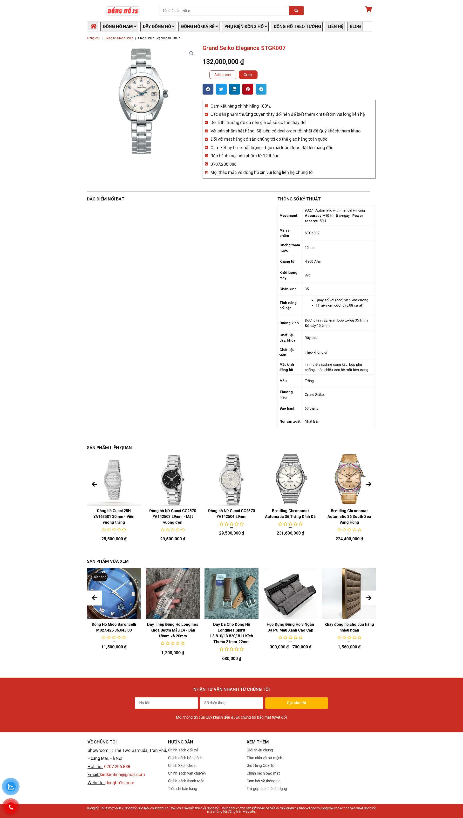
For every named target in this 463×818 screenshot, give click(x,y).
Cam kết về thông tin (263, 781)
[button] (208, 89)
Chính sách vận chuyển (187, 773)
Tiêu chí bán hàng (182, 788)
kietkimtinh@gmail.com (122, 774)
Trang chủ (93, 38)
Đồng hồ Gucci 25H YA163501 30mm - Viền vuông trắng (113, 517)
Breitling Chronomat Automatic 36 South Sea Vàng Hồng (349, 517)
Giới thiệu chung (260, 750)
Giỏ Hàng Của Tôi (261, 765)
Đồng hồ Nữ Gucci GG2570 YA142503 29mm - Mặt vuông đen (172, 517)
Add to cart (222, 75)
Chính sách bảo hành (185, 758)
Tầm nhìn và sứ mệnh (264, 758)
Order (248, 75)
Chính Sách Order (182, 765)
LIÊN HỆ (335, 26)
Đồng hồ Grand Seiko (119, 38)
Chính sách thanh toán (186, 781)
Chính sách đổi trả (183, 750)
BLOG (355, 26)
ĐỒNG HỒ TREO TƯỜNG (297, 26)
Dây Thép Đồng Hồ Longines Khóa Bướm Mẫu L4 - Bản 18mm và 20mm (172, 630)
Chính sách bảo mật (263, 773)
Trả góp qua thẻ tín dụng (267, 788)
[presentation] (94, 484)
